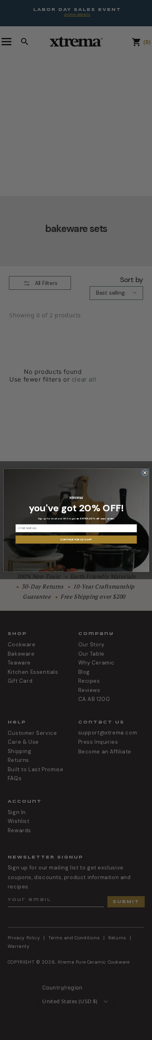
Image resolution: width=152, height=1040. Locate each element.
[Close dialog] (145, 472)
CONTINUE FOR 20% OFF (76, 539)
